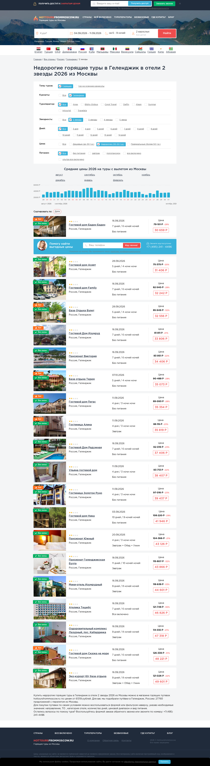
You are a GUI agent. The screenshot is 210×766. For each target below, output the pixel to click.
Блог (171, 17)
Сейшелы (140, 52)
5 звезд (123, 120)
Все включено (63, 733)
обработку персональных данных (140, 762)
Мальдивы (102, 52)
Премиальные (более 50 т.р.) (146, 144)
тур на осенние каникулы (91, 86)
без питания (79, 153)
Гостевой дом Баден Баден (87, 225)
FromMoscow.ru (54, 741)
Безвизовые (141, 17)
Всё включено (102, 17)
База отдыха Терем (82, 379)
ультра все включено (73, 159)
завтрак (96, 153)
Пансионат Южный (81, 539)
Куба (92, 52)
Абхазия (171, 52)
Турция (48, 52)
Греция (151, 52)
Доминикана (69, 52)
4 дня (87, 129)
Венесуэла (127, 52)
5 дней (100, 129)
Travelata (82, 111)
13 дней (108, 135)
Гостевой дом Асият (82, 265)
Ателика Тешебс (80, 607)
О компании (93, 740)
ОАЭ (57, 52)
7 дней (127, 129)
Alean (139, 104)
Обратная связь (111, 740)
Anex (75, 104)
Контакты (126, 740)
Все (64, 95)
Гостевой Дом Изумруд (84, 333)
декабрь (60, 180)
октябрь (117, 175)
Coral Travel (111, 104)
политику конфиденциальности (154, 8)
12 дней (94, 135)
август (59, 175)
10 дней (66, 135)
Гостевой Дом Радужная (85, 447)
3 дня (75, 129)
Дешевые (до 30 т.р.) (83, 144)
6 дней (114, 129)
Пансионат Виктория (83, 356)
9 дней (154, 129)
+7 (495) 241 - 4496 (159, 247)
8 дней (140, 129)
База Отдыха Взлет (81, 311)
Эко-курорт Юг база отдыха (87, 676)
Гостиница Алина (80, 425)
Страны (87, 17)
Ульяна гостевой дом (83, 470)
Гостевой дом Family (83, 288)
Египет (38, 52)
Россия (82, 52)
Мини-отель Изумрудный (85, 585)
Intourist (66, 111)
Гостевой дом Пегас (82, 402)
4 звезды (108, 120)
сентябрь (89, 175)
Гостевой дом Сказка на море (89, 653)
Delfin (126, 104)
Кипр (161, 52)
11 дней (80, 135)
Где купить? (158, 17)
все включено (134, 153)
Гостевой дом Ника (82, 516)
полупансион (113, 153)
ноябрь (146, 175)
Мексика (115, 52)
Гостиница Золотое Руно (85, 493)
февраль (118, 180)
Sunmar (152, 104)
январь (88, 180)
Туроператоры (123, 17)
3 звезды (92, 120)
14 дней (122, 135)
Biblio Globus (91, 104)
